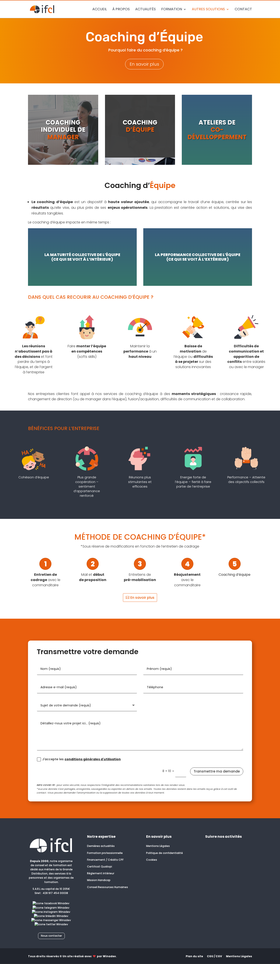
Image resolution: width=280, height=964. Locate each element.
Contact (243, 10)
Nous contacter (51, 936)
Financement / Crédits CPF (105, 860)
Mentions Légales (158, 846)
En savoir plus (144, 64)
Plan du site (194, 956)
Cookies (151, 860)
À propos (121, 10)
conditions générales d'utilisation (93, 759)
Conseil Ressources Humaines (107, 887)
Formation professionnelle (105, 853)
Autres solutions (208, 10)
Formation (171, 10)
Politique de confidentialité (164, 853)
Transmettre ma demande (217, 771)
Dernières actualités (101, 846)
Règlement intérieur (100, 873)
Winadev (109, 956)
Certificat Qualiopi (99, 866)
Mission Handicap (98, 880)
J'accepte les (81, 759)
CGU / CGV (214, 956)
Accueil (99, 10)
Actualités (145, 10)
